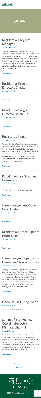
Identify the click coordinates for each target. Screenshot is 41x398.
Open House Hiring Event (20, 302)
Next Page (20, 367)
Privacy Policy (30, 393)
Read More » (6, 73)
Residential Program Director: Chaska (16, 85)
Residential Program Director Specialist (16, 112)
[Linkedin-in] (25, 387)
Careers (5, 47)
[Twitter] (19, 387)
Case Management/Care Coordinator (19, 207)
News (4, 331)
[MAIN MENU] (36, 4)
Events (4, 305)
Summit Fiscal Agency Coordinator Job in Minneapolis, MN (17, 323)
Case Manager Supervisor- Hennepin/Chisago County (20, 260)
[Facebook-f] (13, 387)
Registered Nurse (14, 136)
